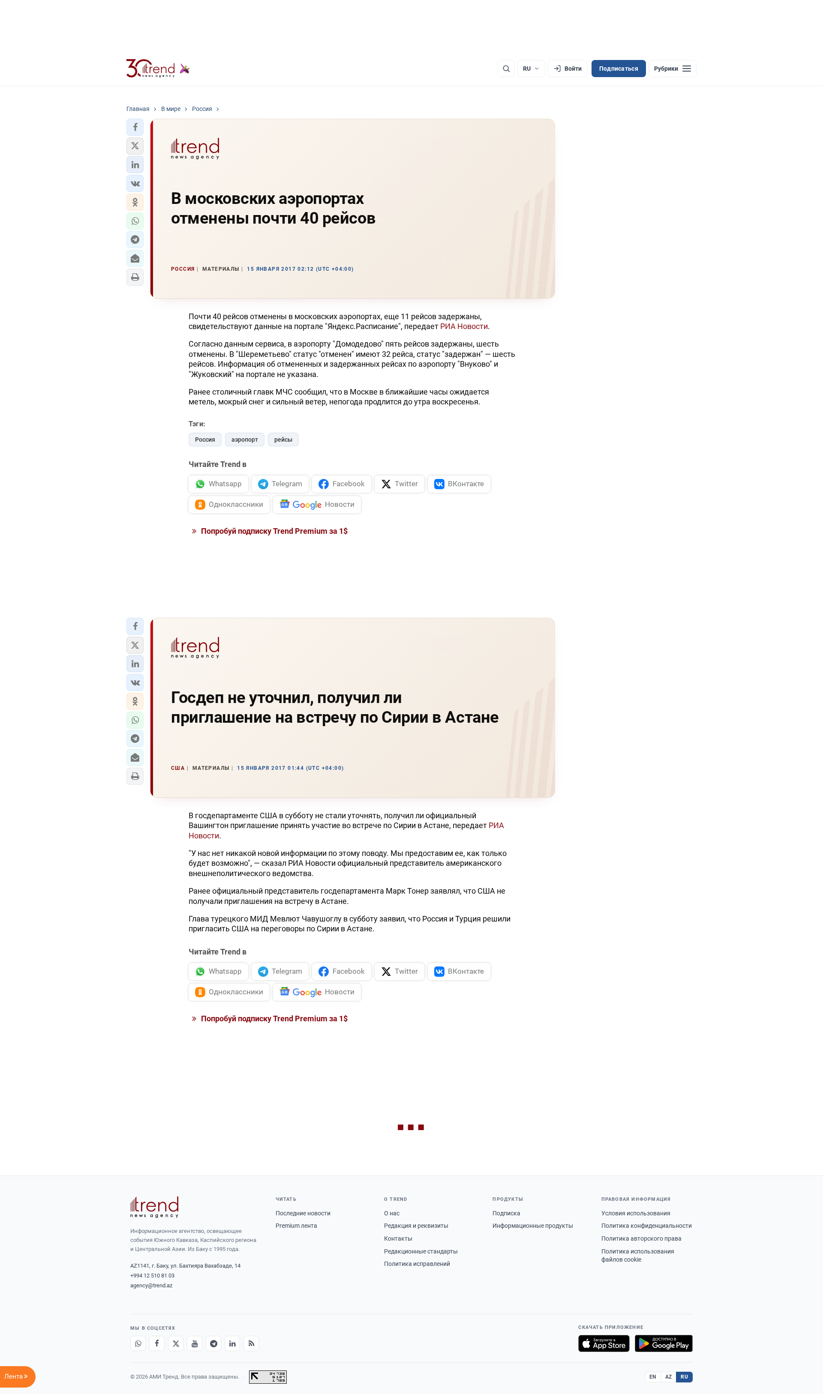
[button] (135, 127)
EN (652, 1377)
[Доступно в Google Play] (664, 1343)
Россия (205, 439)
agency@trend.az (151, 1285)
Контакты (398, 1238)
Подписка (506, 1213)
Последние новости (303, 1213)
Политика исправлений (417, 1263)
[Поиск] (506, 68)
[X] (175, 1343)
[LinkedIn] (232, 1343)
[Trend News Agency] (154, 1207)
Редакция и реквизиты (416, 1225)
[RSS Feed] (251, 1343)
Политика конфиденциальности (646, 1225)
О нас (391, 1213)
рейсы (283, 439)
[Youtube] (194, 1343)
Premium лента (296, 1225)
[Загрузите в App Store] (604, 1343)
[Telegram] (213, 1343)
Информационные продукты (533, 1225)
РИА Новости (464, 326)
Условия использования (635, 1213)
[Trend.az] (158, 68)
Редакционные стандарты (421, 1251)
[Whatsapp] (138, 1343)
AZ (668, 1377)
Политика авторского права (641, 1238)
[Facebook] (157, 1343)
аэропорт (244, 439)
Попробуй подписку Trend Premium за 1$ (273, 530)
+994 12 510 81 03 (152, 1275)
